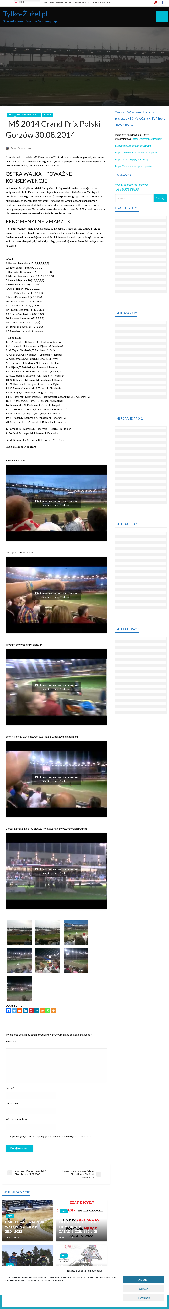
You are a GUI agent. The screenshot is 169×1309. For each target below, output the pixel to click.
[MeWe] (36, 1010)
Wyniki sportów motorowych (131, 184)
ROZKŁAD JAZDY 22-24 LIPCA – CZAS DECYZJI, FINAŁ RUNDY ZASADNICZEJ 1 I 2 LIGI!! (79, 1224)
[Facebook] (8, 1010)
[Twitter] (14, 1010)
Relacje (47, 115)
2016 (64, 1256)
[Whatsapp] (47, 1010)
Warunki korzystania (53, 2)
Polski (20, 2)
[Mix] (42, 1010)
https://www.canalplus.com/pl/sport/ (136, 152)
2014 (11, 115)
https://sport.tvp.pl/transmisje (132, 159)
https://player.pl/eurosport (147, 138)
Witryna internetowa (16, 1119)
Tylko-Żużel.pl (25, 13)
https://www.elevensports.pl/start (134, 166)
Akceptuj (143, 1279)
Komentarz (12, 1041)
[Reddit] (19, 1010)
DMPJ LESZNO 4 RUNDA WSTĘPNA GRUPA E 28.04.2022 (24, 1227)
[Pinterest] (31, 1010)
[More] (53, 1010)
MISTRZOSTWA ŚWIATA (28, 115)
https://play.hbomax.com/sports (133, 145)
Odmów (143, 1288)
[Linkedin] (25, 1010)
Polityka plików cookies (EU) (78, 2)
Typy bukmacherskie (127, 188)
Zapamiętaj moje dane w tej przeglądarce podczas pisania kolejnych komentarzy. (50, 1136)
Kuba (13, 148)
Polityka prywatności (102, 2)
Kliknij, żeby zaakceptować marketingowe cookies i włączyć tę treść (56, 503)
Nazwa (10, 1087)
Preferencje (143, 1297)
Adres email (12, 1103)
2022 (10, 1216)
